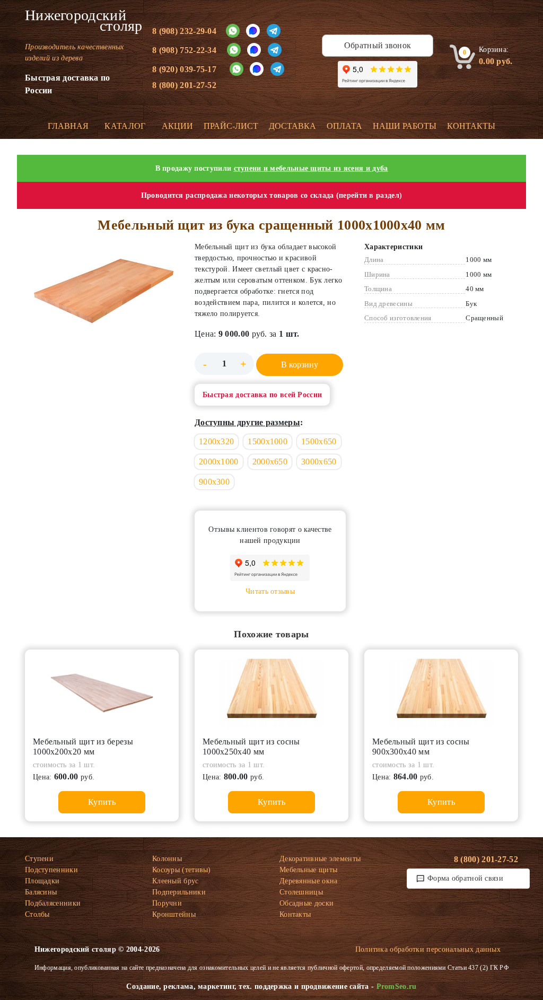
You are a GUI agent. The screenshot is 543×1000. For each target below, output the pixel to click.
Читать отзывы (270, 591)
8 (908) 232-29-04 (184, 31)
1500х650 (318, 441)
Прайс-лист (231, 125)
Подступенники (51, 870)
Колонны (167, 859)
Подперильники (179, 892)
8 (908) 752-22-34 (184, 50)
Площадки (42, 881)
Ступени (39, 859)
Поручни (167, 903)
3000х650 (318, 461)
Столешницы (301, 892)
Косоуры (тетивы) (181, 870)
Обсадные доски (306, 903)
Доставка (292, 125)
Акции (177, 125)
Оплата (344, 125)
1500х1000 (267, 441)
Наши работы (404, 125)
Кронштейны (174, 914)
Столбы (37, 914)
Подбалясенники (53, 903)
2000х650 (269, 461)
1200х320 (216, 441)
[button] (102, 292)
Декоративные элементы (320, 859)
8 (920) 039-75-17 (184, 69)
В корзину (299, 364)
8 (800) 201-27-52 (184, 85)
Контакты (471, 125)
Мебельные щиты (308, 870)
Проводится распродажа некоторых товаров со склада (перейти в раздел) (271, 195)
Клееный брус (175, 881)
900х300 (214, 481)
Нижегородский (80, 20)
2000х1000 (219, 461)
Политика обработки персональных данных (428, 949)
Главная (68, 125)
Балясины (41, 892)
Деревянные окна (308, 881)
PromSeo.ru (396, 986)
